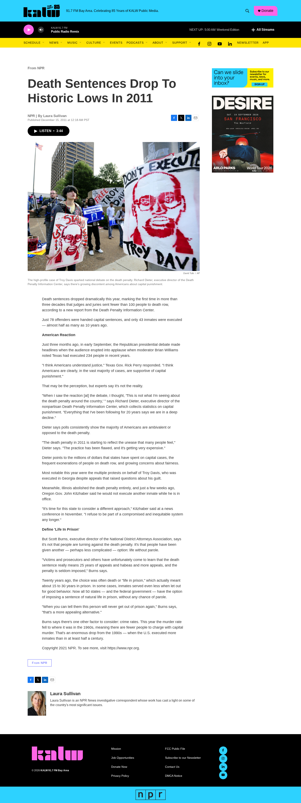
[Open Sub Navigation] (43, 42)
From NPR (36, 68)
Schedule (32, 42)
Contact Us (172, 766)
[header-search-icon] (247, 11)
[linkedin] (230, 43)
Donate (267, 11)
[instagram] (209, 43)
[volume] (40, 29)
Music (72, 42)
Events (116, 42)
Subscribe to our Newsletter (183, 757)
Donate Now (119, 766)
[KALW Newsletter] (242, 78)
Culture (93, 42)
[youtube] (220, 43)
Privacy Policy (120, 775)
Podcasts (135, 42)
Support (179, 42)
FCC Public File (175, 748)
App (266, 42)
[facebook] (199, 43)
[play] (28, 29)
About (158, 42)
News (54, 42)
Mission (116, 748)
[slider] (47, 29)
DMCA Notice (173, 775)
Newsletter (248, 42)
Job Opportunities (122, 757)
